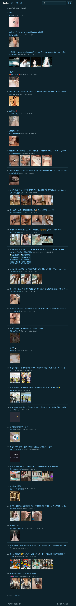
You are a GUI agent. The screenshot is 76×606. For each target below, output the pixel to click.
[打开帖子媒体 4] (47, 62)
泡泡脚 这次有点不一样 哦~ (19, 427)
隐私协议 (59, 604)
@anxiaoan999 (19, 351)
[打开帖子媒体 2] (25, 62)
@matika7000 (22, 54)
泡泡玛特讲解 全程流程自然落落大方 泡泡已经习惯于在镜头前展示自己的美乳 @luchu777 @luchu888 (38, 170)
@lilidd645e (23, 508)
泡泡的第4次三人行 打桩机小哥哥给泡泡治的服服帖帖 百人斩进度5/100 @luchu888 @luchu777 (39, 190)
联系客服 (65, 604)
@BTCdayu (16, 548)
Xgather (6, 3)
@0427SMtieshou (18, 370)
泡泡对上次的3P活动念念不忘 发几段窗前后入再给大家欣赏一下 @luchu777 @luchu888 (39, 269)
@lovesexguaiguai (22, 556)
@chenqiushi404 (27, 449)
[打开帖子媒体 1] (14, 42)
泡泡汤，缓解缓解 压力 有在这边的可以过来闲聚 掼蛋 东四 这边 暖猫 (34, 466)
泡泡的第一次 (14, 131)
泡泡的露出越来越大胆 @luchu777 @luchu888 (26, 328)
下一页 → (17, 595)
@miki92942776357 (21, 429)
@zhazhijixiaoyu (29, 528)
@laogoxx (18, 410)
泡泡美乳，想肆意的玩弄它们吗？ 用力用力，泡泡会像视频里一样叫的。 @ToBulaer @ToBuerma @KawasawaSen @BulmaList (38, 151)
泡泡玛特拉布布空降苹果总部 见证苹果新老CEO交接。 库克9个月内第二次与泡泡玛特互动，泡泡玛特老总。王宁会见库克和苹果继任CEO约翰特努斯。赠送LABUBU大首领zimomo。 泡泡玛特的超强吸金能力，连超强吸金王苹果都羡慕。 (39, 368)
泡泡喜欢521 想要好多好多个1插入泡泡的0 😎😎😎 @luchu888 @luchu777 (36, 230)
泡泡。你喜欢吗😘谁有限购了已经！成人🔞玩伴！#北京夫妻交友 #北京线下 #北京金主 (39, 554)
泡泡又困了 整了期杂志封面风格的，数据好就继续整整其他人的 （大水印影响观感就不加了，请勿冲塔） (38, 91)
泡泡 (10, 12)
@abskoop (18, 390)
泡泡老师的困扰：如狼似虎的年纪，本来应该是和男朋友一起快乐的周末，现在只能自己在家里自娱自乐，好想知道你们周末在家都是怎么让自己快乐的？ (39, 506)
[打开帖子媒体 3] (36, 62)
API (21, 3)
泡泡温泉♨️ (13, 111)
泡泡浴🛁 (13, 348)
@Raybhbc (15, 15)
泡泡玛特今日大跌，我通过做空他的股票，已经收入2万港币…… (32, 447)
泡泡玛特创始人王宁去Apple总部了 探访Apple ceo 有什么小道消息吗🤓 (35, 387)
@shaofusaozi (21, 114)
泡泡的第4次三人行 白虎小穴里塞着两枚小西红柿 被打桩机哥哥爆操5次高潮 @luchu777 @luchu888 (39, 289)
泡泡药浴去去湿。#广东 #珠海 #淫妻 (23, 574)
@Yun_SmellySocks (38, 252)
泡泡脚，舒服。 (15, 526)
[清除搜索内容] (64, 3)
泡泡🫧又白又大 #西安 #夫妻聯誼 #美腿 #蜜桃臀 (26, 32)
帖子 (12, 3)
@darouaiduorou (25, 576)
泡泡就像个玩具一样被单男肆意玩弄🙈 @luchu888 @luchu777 (32, 210)
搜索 (69, 3)
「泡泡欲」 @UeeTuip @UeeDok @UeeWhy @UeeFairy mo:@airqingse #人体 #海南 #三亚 (38, 52)
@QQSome (20, 35)
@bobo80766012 (18, 94)
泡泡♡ (11, 72)
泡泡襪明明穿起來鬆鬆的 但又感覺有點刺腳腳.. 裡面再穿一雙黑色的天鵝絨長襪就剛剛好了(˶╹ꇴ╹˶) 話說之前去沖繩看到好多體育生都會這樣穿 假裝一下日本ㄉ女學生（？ (39, 249)
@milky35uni (24, 74)
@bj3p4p (26, 469)
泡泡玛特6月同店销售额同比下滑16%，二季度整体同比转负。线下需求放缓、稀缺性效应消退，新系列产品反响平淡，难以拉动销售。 (39, 545)
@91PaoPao (24, 133)
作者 (16, 3)
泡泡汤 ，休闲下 (15, 486)
